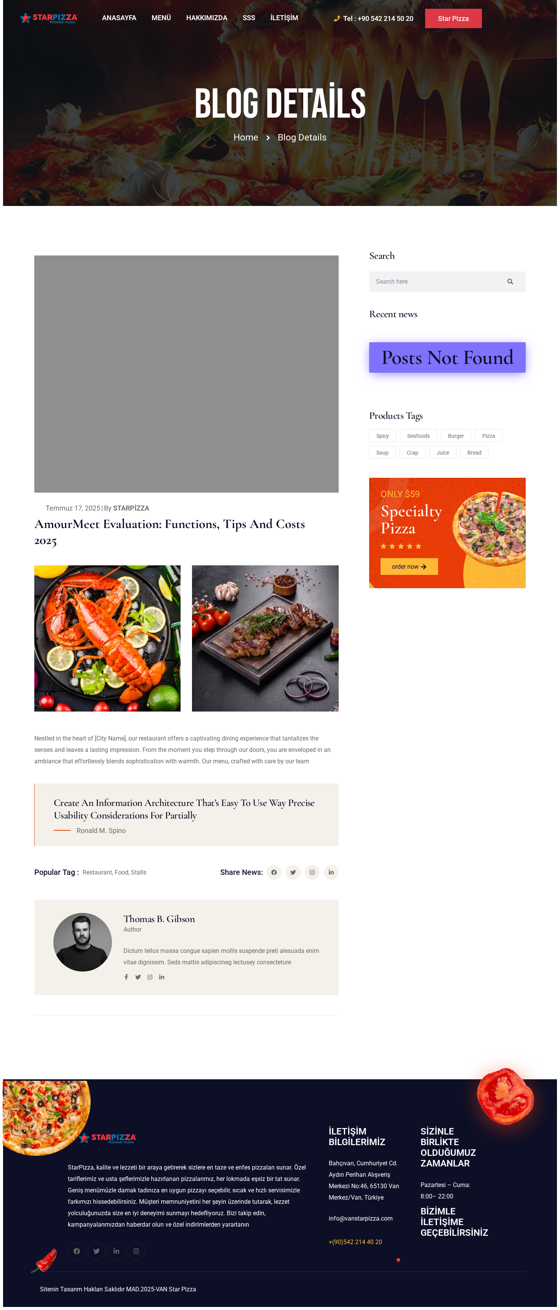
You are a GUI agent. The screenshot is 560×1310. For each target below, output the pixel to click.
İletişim (284, 18)
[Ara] (510, 281)
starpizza (131, 508)
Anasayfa (119, 18)
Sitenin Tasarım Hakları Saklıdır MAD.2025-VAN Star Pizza (118, 1289)
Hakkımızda (206, 18)
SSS (249, 18)
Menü (161, 18)
